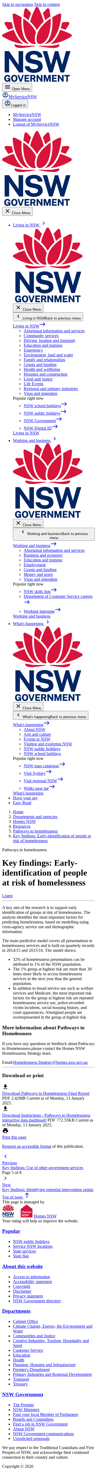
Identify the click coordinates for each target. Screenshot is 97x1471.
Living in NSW (29, 326)
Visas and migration (40, 393)
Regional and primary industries (51, 388)
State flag (21, 1256)
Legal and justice (38, 379)
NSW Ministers (26, 1409)
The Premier (23, 1405)
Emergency (33, 350)
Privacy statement (28, 1296)
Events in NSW (37, 739)
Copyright (21, 1286)
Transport (21, 1379)
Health (18, 1360)
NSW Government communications (43, 1433)
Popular (11, 1231)
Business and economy (43, 555)
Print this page (14, 1137)
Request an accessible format (26, 1146)
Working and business (35, 545)
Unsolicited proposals (31, 1438)
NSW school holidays (42, 753)
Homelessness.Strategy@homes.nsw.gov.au (50, 1062)
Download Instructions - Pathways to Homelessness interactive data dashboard (46, 1117)
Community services (41, 335)
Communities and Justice (34, 1336)
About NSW (34, 729)
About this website (22, 1266)
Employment (35, 565)
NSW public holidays (42, 748)
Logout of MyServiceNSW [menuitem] (36, 124)
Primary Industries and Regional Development (52, 1374)
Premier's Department (31, 1369)
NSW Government (22, 1394)
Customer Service (28, 1350)
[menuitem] (27, 114)
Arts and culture (37, 734)
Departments (16, 1311)
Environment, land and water (48, 355)
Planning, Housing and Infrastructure (44, 1364)
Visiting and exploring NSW (48, 744)
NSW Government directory (37, 1301)
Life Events (33, 384)
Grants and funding (40, 364)
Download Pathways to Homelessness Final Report (45, 1093)
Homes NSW (45, 1216)
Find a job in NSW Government (40, 1424)
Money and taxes (38, 574)
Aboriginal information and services (54, 331)
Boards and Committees (33, 1419)
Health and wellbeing (42, 369)
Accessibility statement (32, 1281)
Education (21, 1355)
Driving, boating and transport (49, 340)
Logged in (18, 105)
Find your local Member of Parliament (45, 1414)
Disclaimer (22, 1291)
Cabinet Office (25, 1321)
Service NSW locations (33, 1246)
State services (24, 1251)
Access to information (31, 1276)
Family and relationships (44, 359)
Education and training (43, 345)
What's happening (31, 724)
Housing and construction (45, 374)
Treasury (20, 1384)
